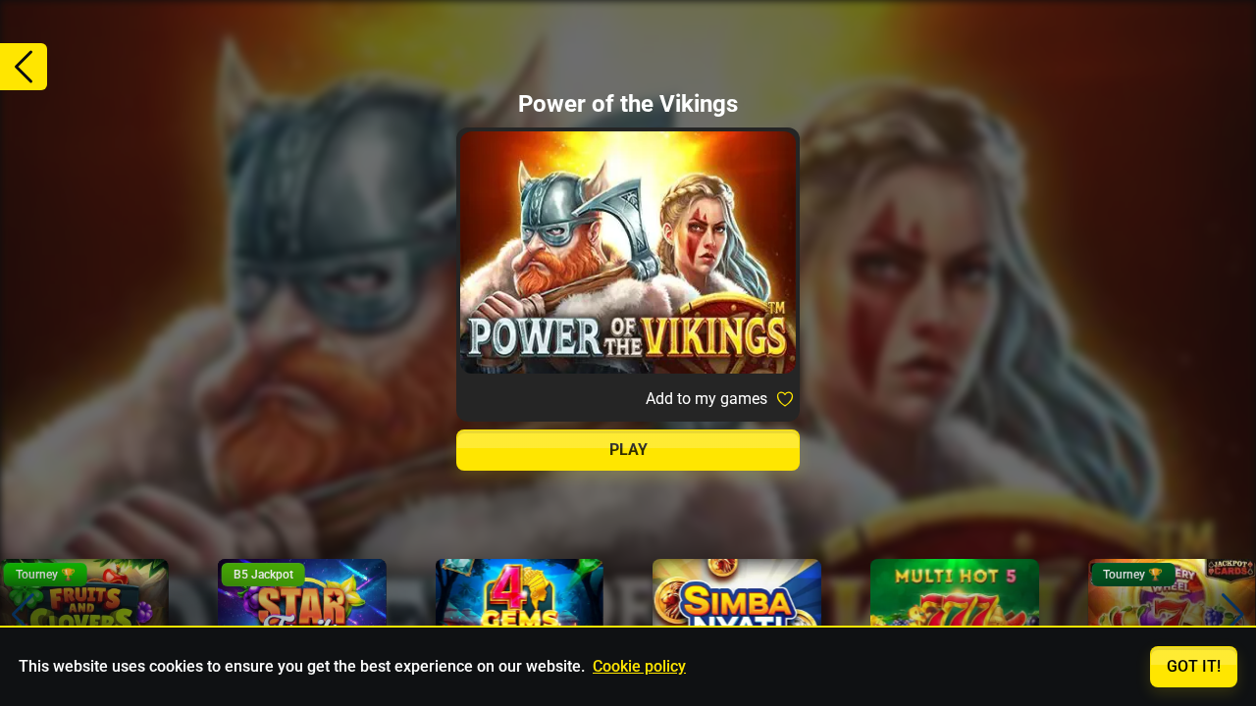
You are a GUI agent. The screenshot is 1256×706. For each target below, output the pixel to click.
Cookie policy (639, 666)
